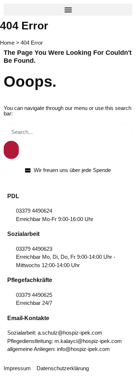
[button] (68, 10)
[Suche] (11, 150)
